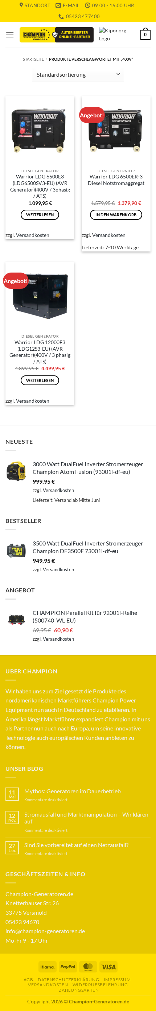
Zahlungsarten (79, 990)
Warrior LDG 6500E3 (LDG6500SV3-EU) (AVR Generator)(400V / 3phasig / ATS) (40, 186)
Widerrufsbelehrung (100, 984)
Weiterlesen (40, 214)
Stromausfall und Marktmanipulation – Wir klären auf (86, 818)
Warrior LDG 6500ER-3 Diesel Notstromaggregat (116, 180)
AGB (28, 979)
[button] (9, 35)
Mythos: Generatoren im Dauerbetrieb (72, 791)
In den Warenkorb (115, 214)
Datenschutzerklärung (68, 979)
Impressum (117, 979)
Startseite (33, 59)
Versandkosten (32, 235)
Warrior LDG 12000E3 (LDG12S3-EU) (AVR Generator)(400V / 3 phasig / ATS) (39, 351)
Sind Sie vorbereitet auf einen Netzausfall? (76, 844)
